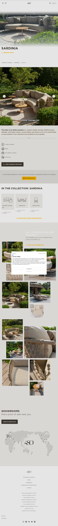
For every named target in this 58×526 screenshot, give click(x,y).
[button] (15, 253)
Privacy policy (42, 253)
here (29, 264)
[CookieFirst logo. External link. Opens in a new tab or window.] (12, 255)
